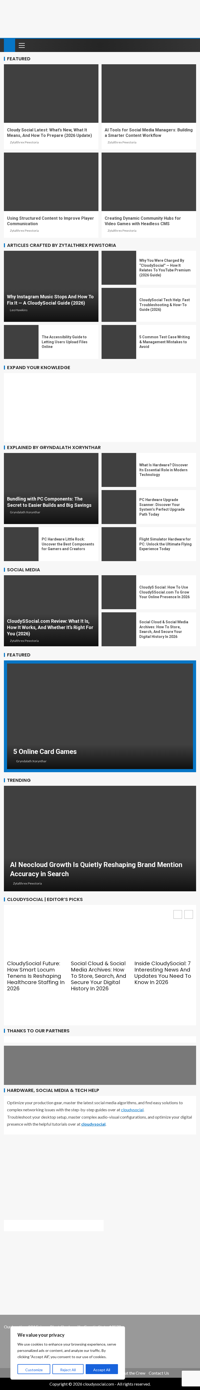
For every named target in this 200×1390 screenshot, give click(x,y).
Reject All (68, 1370)
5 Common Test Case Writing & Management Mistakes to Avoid (164, 342)
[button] (188, 914)
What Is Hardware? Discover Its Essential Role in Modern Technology (163, 470)
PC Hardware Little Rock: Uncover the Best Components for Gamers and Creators (68, 544)
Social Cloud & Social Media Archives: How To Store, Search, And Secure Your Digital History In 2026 (98, 976)
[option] (100, 716)
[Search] (191, 45)
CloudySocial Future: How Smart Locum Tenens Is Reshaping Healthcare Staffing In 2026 (36, 976)
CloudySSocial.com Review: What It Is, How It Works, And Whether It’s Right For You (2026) (50, 627)
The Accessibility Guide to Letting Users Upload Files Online (65, 342)
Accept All (101, 1370)
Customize (34, 1370)
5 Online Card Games (45, 751)
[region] (67, 1353)
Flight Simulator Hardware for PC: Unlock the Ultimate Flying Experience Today (165, 544)
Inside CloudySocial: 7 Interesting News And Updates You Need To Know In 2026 (162, 972)
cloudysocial (132, 1109)
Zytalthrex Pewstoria (24, 142)
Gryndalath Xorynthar (25, 512)
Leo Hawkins (19, 310)
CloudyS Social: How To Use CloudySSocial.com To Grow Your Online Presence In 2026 (164, 592)
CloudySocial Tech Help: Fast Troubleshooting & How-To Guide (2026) (164, 305)
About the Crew (131, 1372)
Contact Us (159, 1372)
